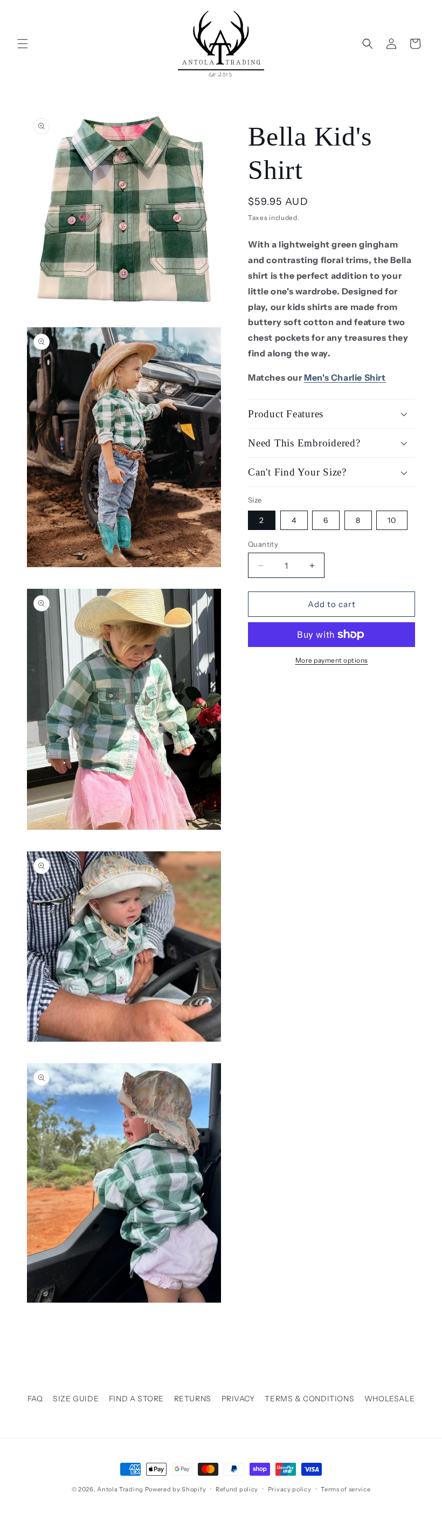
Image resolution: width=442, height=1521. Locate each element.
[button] (22, 44)
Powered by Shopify (175, 1489)
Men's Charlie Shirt (344, 377)
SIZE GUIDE (76, 1398)
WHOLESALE (389, 1398)
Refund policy (237, 1489)
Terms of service (345, 1489)
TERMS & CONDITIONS (309, 1398)
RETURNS (192, 1398)
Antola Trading (120, 1489)
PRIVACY (238, 1398)
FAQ (35, 1398)
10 (392, 520)
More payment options (331, 660)
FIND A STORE (136, 1398)
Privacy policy (290, 1489)
